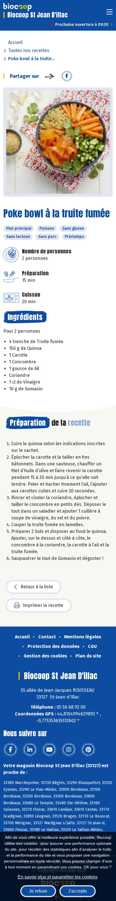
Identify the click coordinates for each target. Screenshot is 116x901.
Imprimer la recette (43, 605)
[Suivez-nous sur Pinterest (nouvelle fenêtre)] (88, 750)
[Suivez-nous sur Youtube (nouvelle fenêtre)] (49, 750)
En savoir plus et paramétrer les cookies (57, 877)
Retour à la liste (37, 586)
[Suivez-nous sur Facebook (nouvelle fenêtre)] (10, 750)
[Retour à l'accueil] (17, 7)
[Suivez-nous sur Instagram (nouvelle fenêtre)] (69, 750)
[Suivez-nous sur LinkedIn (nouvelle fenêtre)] (30, 750)
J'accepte (77, 891)
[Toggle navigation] (109, 13)
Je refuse (38, 891)
